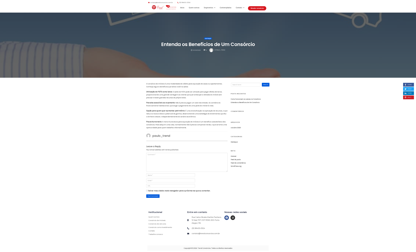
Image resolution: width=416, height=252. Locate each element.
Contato (239, 8)
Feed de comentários (238, 163)
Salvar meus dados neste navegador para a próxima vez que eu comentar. (179, 191)
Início (182, 8)
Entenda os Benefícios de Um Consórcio (208, 44)
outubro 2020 (236, 128)
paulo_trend (161, 136)
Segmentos (208, 8)
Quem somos (194, 8)
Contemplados (225, 8)
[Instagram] (233, 217)
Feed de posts (236, 160)
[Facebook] (226, 217)
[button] (257, 8)
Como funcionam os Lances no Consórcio (246, 99)
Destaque (208, 38)
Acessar (233, 156)
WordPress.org (236, 166)
